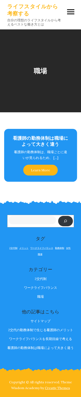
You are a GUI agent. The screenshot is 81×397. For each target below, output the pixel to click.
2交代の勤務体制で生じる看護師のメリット (40, 330)
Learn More (40, 170)
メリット (23, 248)
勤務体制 (59, 248)
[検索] (65, 221)
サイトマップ (40, 321)
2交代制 (13, 248)
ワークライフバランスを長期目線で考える (40, 339)
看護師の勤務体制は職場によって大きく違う (40, 141)
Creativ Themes (57, 388)
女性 (68, 248)
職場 (40, 254)
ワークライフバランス (41, 248)
